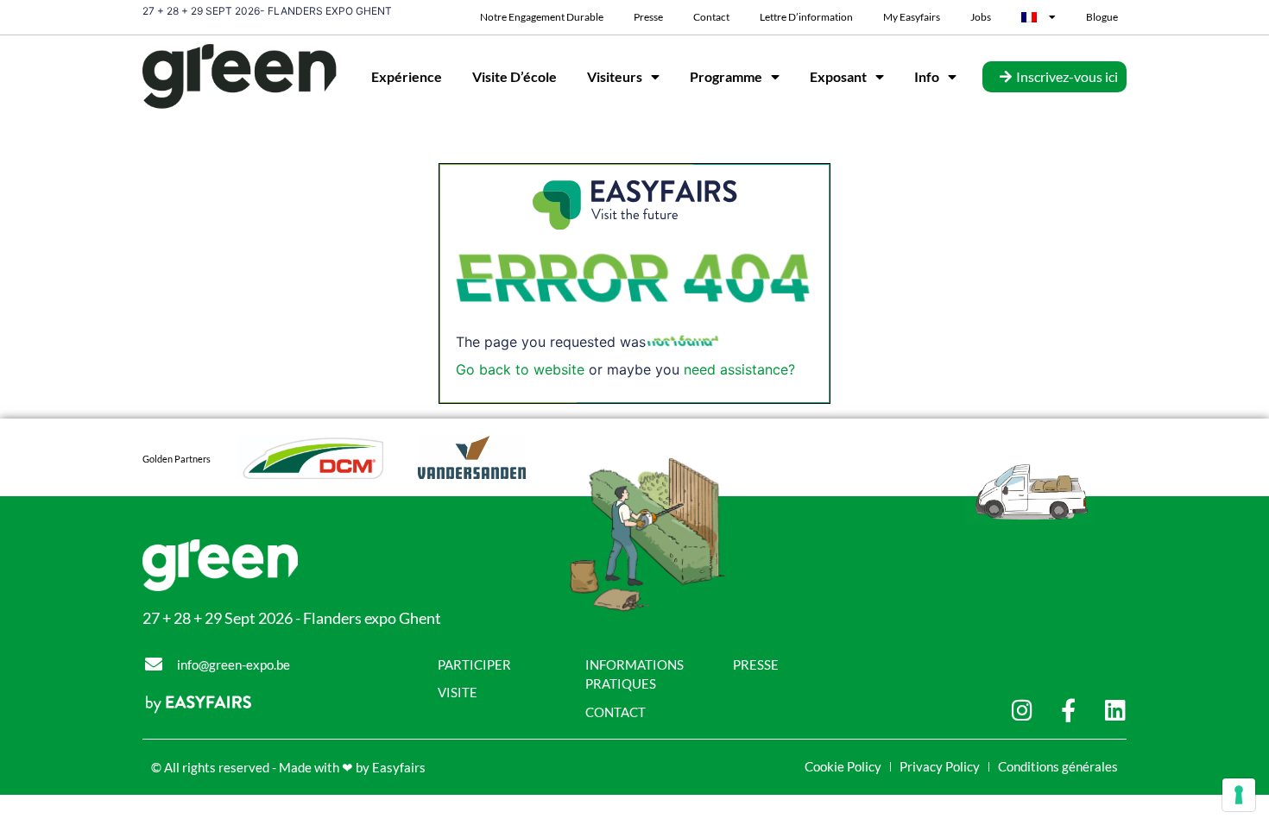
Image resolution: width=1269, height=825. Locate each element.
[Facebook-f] (1068, 709)
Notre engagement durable (541, 16)
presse (648, 16)
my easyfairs (911, 16)
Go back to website (520, 369)
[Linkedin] (1115, 709)
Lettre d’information (806, 16)
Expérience (406, 76)
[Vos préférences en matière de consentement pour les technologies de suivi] (1238, 794)
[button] (1054, 76)
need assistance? (739, 369)
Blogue (1102, 16)
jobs (980, 16)
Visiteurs (614, 76)
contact (711, 16)
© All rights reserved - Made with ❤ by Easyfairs (288, 767)
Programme (726, 76)
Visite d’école (514, 76)
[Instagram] (1021, 709)
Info (926, 76)
